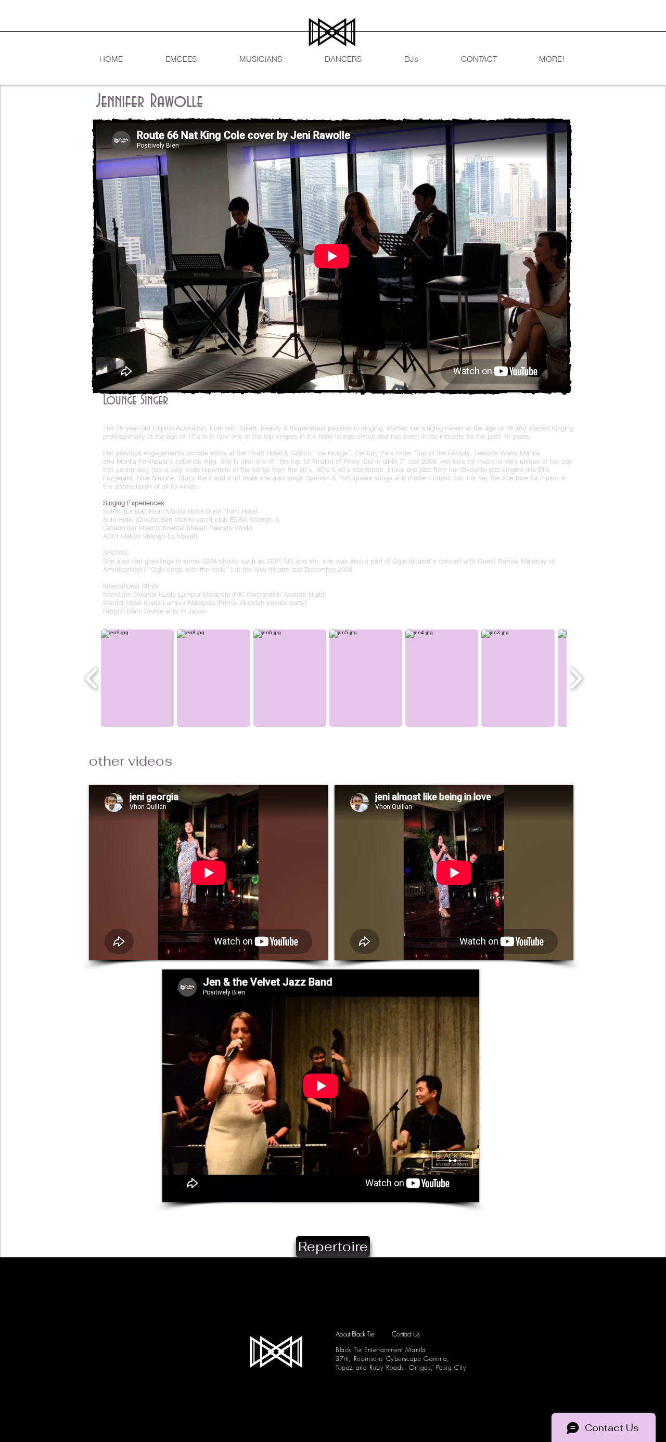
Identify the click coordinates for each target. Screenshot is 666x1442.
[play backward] (92, 678)
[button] (137, 678)
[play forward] (575, 678)
